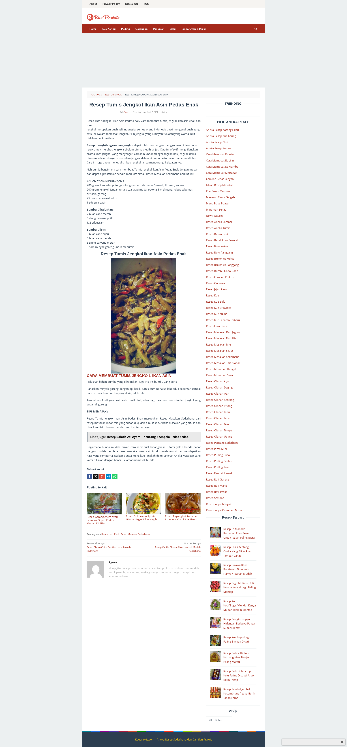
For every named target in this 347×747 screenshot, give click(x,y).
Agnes (112, 562)
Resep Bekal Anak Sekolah (222, 240)
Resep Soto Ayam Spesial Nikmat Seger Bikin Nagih (141, 517)
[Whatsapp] (114, 476)
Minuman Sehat (216, 209)
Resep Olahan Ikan (217, 393)
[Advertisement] (173, 60)
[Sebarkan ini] (89, 476)
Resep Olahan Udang (219, 436)
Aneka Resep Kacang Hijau (222, 130)
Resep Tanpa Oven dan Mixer (224, 510)
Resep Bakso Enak (217, 234)
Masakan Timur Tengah (220, 197)
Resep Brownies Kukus (220, 258)
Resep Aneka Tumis (218, 228)
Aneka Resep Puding (218, 148)
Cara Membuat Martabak (221, 172)
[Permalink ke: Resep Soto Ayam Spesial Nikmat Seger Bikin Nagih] (144, 503)
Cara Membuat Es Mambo (222, 166)
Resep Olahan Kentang (220, 399)
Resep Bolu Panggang (219, 252)
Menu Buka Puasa (217, 203)
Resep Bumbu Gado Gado (222, 271)
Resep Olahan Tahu (218, 412)
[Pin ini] (102, 476)
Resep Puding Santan (219, 461)
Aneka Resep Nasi (217, 142)
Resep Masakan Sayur (219, 350)
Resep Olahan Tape (218, 418)
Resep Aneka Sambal (219, 222)
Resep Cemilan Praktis (220, 277)
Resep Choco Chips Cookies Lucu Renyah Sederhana (109, 547)
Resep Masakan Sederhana (135, 534)
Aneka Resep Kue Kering (221, 136)
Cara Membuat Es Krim (220, 154)
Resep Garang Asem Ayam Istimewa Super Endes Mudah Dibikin (103, 520)
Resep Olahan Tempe (219, 430)
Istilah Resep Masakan (220, 185)
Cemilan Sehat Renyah (220, 179)
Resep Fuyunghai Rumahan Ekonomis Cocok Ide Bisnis (181, 517)
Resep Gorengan (216, 283)
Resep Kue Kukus (216, 314)
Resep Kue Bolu (215, 301)
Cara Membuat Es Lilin (220, 160)
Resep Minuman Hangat (221, 369)
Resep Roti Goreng (217, 479)
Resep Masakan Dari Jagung (223, 332)
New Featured (214, 215)
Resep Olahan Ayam (218, 381)
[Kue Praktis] (103, 17)
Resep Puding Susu (218, 467)
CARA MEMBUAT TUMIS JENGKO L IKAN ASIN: (130, 376)
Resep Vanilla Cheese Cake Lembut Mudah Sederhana (178, 547)
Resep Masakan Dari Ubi (221, 338)
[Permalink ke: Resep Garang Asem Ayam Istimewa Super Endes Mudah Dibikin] (104, 503)
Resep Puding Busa (218, 455)
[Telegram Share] (108, 476)
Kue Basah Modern (218, 191)
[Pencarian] (255, 28)
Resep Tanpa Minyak (218, 504)
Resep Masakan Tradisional (223, 363)
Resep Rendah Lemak (219, 473)
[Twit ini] (95, 476)
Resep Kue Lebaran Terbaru (223, 320)
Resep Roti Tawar (216, 491)
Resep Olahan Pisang (219, 406)
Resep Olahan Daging (219, 387)
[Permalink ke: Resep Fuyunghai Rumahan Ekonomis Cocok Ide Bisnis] (183, 503)
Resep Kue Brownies (218, 307)
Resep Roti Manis (216, 485)
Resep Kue (212, 295)
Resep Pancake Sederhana (222, 442)
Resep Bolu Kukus (217, 246)
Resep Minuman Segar (220, 375)
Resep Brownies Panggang (222, 265)
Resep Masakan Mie (218, 344)
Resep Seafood (215, 498)
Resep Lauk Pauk (110, 534)
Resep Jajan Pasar (217, 289)
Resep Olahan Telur (218, 424)
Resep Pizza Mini (216, 449)
